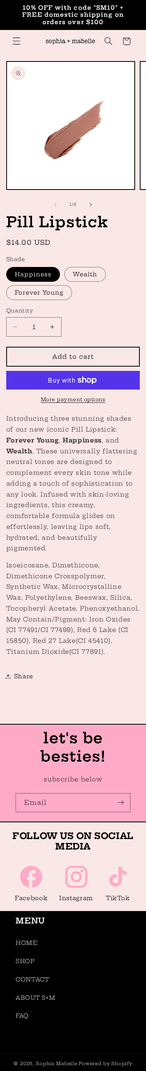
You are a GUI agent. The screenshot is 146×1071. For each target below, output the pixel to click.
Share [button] (23, 676)
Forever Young (39, 292)
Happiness (33, 274)
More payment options (73, 399)
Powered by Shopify (105, 1063)
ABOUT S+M (36, 997)
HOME (27, 942)
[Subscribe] (121, 802)
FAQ (22, 1015)
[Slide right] (90, 204)
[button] (16, 41)
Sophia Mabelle (56, 1063)
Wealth (85, 274)
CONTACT (32, 979)
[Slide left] (55, 204)
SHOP (25, 961)
